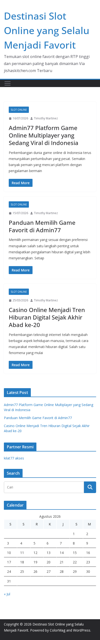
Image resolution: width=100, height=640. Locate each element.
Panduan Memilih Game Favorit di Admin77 (42, 226)
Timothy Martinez (46, 118)
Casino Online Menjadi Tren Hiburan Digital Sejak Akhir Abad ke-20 (47, 317)
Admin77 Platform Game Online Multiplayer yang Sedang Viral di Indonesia (43, 135)
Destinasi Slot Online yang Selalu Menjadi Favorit (46, 30)
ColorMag (57, 630)
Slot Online (19, 109)
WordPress (81, 630)
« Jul (7, 594)
